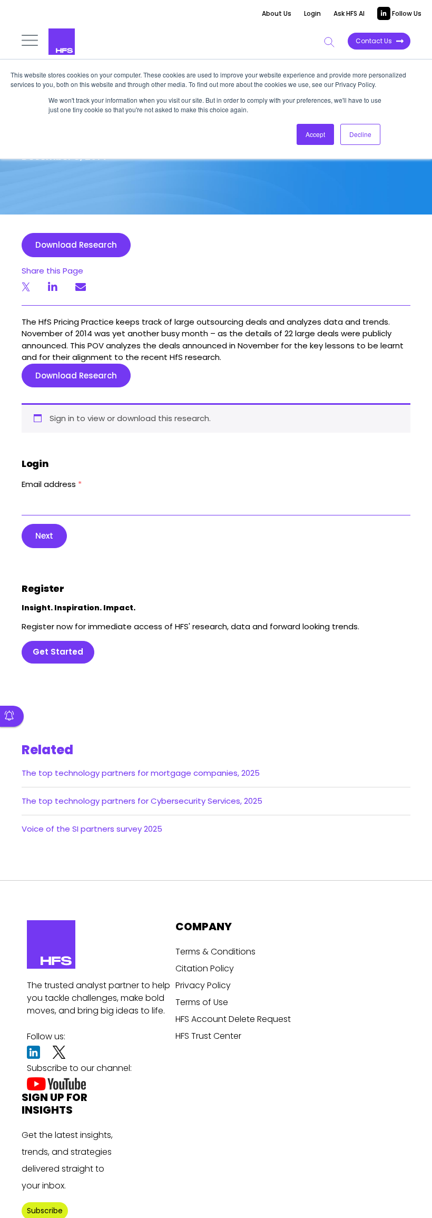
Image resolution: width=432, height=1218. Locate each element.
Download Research (76, 244)
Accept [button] (315, 134)
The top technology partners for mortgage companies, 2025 (141, 772)
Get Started (58, 651)
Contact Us (374, 40)
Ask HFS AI (349, 13)
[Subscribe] (12, 716)
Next (44, 535)
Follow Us (405, 13)
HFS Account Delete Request (233, 1019)
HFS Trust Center (208, 1036)
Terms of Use (201, 1002)
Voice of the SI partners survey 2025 (92, 828)
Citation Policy (204, 968)
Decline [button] (360, 134)
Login (312, 13)
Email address (52, 484)
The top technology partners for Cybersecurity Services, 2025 (142, 800)
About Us (276, 13)
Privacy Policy (203, 985)
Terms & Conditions (215, 952)
